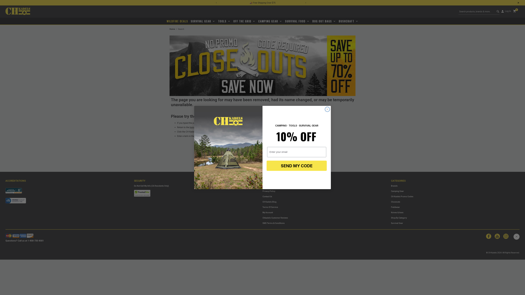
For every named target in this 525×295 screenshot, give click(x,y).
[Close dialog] (327, 109)
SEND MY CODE (297, 165)
